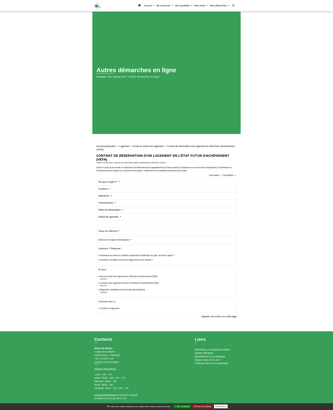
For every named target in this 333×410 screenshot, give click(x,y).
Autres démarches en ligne (144, 76)
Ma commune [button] (163, 5)
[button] (139, 6)
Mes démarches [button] (218, 5)
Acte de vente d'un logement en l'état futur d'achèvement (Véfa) (128, 276)
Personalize (220, 406)
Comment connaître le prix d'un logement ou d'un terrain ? (126, 260)
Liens (200, 339)
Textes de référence (108, 231)
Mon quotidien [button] (182, 5)
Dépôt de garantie (108, 216)
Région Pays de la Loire (207, 360)
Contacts (103, 339)
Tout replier (215, 175)
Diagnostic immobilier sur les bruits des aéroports (122, 290)
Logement (124, 146)
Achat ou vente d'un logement (148, 146)
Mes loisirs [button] (200, 5)
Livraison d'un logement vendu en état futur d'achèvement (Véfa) (129, 283)
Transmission (106, 202)
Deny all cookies (203, 406)
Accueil (101, 76)
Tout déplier (230, 175)
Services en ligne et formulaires (114, 240)
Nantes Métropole (204, 353)
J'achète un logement (109, 308)
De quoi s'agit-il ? (108, 181)
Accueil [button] (148, 5)
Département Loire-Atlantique (210, 356)
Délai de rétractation (109, 209)
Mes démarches (117, 76)
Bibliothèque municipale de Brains (212, 349)
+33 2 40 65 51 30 (103, 358)
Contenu (103, 188)
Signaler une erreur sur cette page (219, 316)
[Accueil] (110, 6)
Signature (104, 195)
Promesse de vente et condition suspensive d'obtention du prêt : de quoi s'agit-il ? (137, 255)
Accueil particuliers (106, 146)
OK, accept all (183, 406)
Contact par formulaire (106, 362)
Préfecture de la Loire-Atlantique (211, 363)
